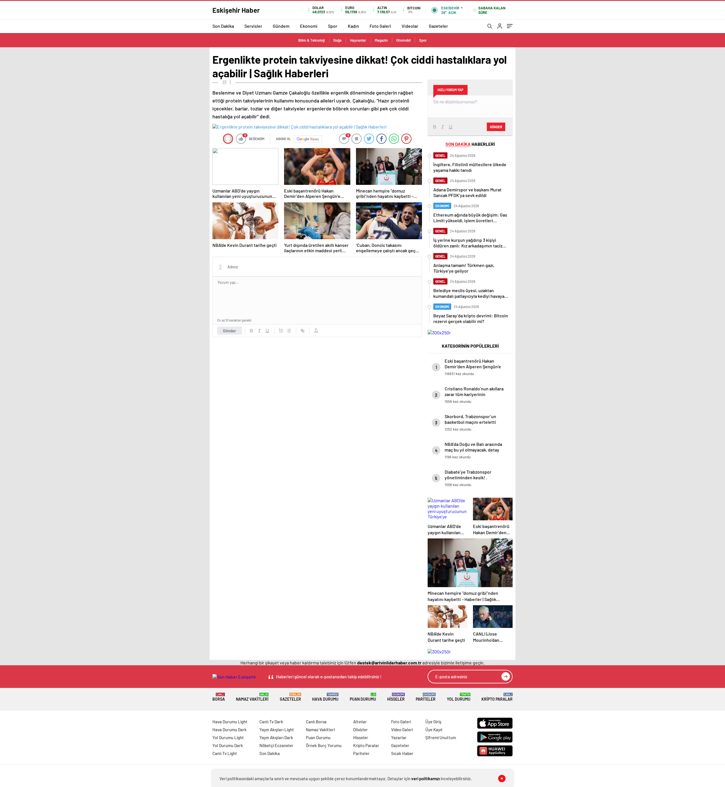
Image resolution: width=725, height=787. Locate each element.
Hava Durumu (325, 697)
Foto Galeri (380, 26)
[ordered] (281, 330)
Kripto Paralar (497, 697)
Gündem (281, 26)
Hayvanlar (358, 40)
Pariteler (426, 697)
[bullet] (289, 330)
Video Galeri (402, 729)
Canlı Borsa (316, 721)
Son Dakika (223, 26)
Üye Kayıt (434, 729)
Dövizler (360, 729)
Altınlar (360, 721)
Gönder (229, 330)
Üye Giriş (433, 721)
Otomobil (403, 40)
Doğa (337, 40)
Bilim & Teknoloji (311, 40)
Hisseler (396, 697)
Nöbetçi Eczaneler (276, 745)
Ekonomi (308, 26)
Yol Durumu (458, 697)
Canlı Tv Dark (271, 721)
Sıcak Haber (402, 753)
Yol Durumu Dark (227, 745)
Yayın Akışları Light (276, 729)
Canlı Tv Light (224, 753)
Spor (332, 26)
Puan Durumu (363, 697)
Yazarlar (399, 737)
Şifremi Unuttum (440, 737)
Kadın (353, 26)
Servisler (253, 26)
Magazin (381, 40)
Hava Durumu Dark (229, 729)
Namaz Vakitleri (252, 697)
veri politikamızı (425, 778)
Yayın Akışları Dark (276, 737)
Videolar (410, 26)
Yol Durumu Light (228, 737)
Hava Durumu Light (230, 721)
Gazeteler (438, 26)
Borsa (218, 697)
